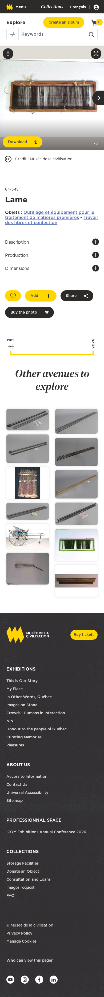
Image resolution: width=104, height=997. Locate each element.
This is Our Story (22, 680)
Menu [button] (20, 7)
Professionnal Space (34, 820)
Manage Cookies (21, 941)
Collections (22, 851)
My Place (14, 688)
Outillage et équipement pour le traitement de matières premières (49, 214)
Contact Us (16, 784)
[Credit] (8, 159)
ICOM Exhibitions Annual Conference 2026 (46, 832)
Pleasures (15, 745)
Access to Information (26, 776)
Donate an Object (23, 871)
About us (18, 765)
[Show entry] (27, 419)
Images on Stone (22, 705)
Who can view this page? (29, 960)
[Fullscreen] (96, 53)
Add (34, 295)
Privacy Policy (19, 933)
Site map (14, 800)
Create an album (64, 22)
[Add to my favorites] (13, 295)
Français (78, 7)
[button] (12, 34)
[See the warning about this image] (8, 53)
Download (17, 141)
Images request (20, 887)
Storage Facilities (22, 863)
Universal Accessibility (27, 792)
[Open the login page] (95, 7)
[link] (15, 22)
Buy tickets (84, 634)
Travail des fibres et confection (51, 219)
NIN (9, 721)
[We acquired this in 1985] (10, 353)
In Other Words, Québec (29, 697)
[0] (94, 22)
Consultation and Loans (29, 879)
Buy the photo (23, 312)
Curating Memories (24, 737)
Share (71, 295)
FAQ (10, 895)
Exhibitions (20, 669)
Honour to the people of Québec (36, 729)
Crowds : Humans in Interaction (35, 713)
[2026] (93, 353)
